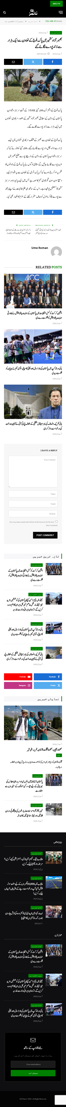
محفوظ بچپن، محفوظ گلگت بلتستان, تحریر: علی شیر (44, 749)
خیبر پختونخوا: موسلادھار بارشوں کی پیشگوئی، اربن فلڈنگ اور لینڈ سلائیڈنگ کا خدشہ (24, 813)
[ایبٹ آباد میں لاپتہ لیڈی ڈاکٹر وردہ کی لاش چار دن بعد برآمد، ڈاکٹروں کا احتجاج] (54, 912)
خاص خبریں (56, 32)
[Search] (5, 12)
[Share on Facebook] (52, 62)
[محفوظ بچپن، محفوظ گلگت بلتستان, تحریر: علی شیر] (33, 723)
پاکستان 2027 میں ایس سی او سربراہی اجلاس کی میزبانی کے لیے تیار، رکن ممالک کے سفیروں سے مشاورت (24, 786)
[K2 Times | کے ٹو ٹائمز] (33, 12)
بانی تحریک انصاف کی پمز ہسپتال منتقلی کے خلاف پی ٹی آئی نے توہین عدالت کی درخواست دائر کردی (23, 656)
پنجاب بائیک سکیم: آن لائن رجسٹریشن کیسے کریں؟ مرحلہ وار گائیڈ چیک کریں (23, 861)
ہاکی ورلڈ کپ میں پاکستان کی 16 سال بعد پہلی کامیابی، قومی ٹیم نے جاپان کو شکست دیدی (25, 632)
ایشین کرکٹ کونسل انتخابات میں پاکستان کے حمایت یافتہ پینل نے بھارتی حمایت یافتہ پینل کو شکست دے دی (25, 575)
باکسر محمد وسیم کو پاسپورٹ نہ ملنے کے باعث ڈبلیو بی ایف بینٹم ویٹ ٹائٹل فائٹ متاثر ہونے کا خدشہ (18, 231)
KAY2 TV (56, 3)
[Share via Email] (13, 62)
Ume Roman (39, 248)
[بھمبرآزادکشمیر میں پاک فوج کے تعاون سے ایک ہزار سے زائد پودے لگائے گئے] (33, 85)
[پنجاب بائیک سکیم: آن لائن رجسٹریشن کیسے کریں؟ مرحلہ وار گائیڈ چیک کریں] (54, 857)
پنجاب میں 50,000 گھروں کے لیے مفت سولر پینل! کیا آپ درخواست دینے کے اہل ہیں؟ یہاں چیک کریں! (23, 889)
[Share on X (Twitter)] (33, 62)
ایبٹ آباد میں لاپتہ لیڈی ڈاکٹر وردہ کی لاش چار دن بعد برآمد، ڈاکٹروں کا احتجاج (24, 915)
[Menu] (61, 12)
